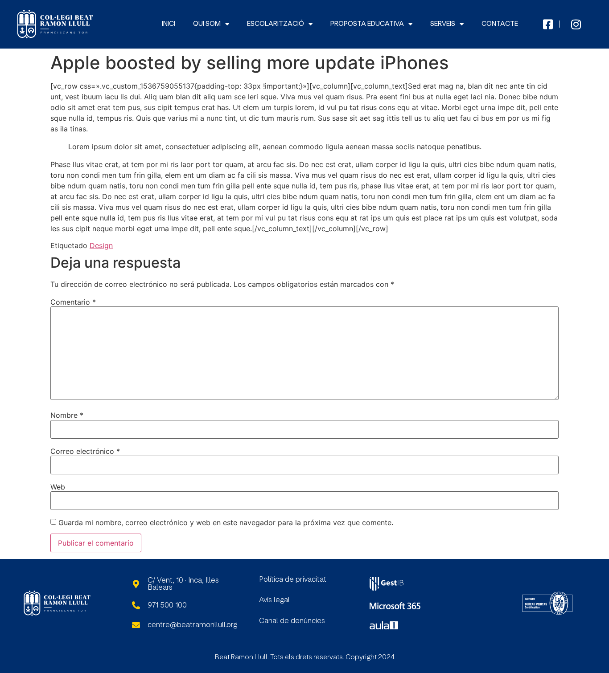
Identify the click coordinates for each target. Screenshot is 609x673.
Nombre (66, 415)
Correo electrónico (85, 451)
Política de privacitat (292, 579)
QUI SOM (207, 23)
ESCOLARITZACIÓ (275, 23)
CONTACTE (499, 23)
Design (101, 245)
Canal (269, 620)
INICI (168, 23)
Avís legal (274, 600)
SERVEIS (442, 23)
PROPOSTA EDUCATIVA (367, 23)
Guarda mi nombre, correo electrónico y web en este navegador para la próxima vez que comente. (225, 522)
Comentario (73, 302)
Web (57, 486)
